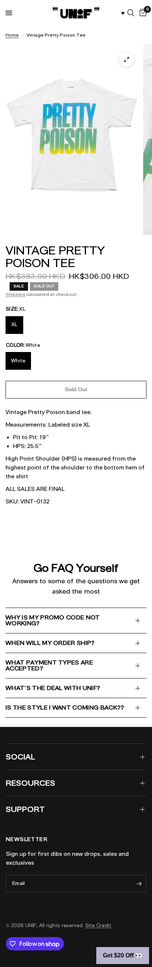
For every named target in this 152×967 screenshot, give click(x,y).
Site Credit (98, 925)
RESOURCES (30, 783)
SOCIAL (20, 756)
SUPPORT (25, 809)
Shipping (15, 294)
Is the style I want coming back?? (65, 707)
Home (12, 35)
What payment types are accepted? (49, 665)
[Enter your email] (138, 883)
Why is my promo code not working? (53, 620)
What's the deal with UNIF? (53, 687)
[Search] (131, 13)
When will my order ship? (50, 642)
